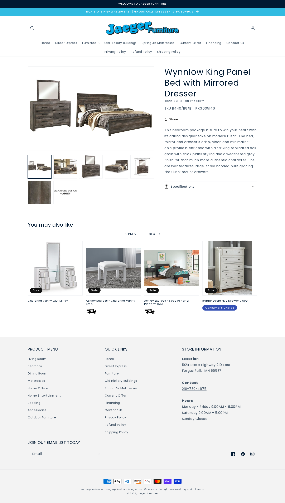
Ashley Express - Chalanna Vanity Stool (110, 302)
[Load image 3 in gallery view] (91, 166)
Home (109, 359)
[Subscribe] (98, 454)
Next (153, 234)
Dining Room (38, 373)
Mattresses (36, 381)
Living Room (37, 359)
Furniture (112, 373)
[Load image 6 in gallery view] (39, 192)
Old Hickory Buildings (121, 381)
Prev (132, 234)
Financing (112, 403)
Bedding (34, 403)
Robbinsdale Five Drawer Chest (225, 301)
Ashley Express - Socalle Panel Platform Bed (166, 302)
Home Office (38, 388)
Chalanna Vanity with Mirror (48, 301)
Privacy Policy (115, 417)
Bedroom (35, 366)
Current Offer (115, 395)
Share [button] (173, 119)
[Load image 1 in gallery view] (39, 166)
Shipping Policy (116, 432)
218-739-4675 (194, 388)
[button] (32, 28)
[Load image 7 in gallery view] (65, 192)
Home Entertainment (44, 395)
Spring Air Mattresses (121, 388)
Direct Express (116, 366)
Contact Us (113, 410)
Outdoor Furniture (42, 417)
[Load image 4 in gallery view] (116, 166)
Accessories (37, 410)
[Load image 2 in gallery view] (65, 166)
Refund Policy (115, 425)
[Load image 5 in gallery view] (142, 166)
